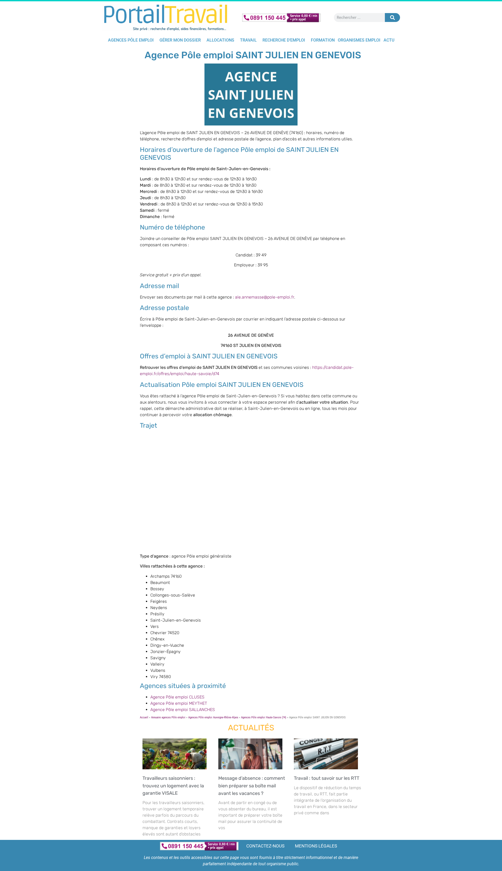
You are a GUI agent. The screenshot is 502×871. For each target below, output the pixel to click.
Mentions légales (316, 846)
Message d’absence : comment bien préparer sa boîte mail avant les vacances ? (251, 785)
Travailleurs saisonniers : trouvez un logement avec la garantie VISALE (173, 785)
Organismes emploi (359, 40)
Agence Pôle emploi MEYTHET (178, 703)
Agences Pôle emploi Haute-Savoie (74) (263, 717)
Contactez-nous (265, 846)
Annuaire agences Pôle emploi (168, 717)
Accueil (144, 717)
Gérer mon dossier (180, 40)
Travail (248, 40)
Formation (323, 40)
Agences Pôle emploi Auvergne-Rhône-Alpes (213, 717)
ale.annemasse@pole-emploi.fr (264, 297)
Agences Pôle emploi (131, 40)
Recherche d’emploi (284, 40)
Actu (389, 40)
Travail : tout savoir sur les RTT (327, 778)
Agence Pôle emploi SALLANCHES (182, 709)
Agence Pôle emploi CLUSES (177, 697)
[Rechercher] (392, 17)
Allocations (220, 40)
